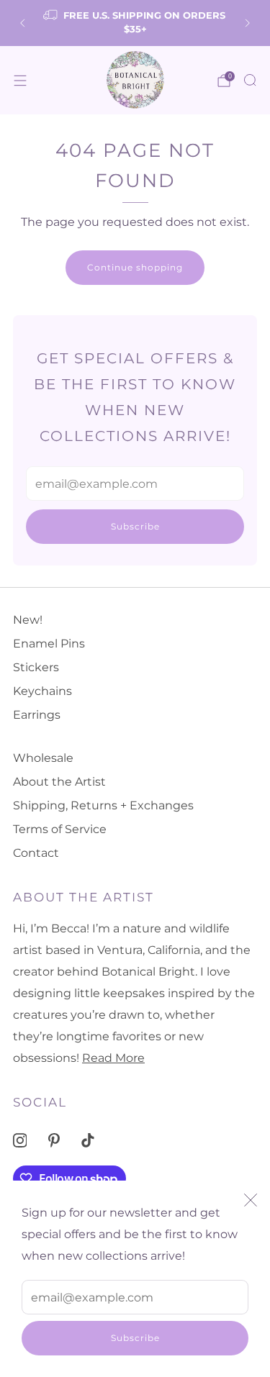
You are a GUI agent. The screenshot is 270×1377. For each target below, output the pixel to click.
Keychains (42, 691)
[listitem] (135, 23)
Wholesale (43, 758)
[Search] (250, 80)
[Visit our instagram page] (20, 1140)
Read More (113, 1058)
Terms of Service (60, 829)
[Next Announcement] (247, 23)
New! (27, 620)
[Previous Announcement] (22, 23)
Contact (36, 853)
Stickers (36, 667)
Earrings (36, 715)
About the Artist (59, 782)
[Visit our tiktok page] (88, 1140)
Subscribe (135, 1337)
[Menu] (20, 80)
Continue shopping (135, 267)
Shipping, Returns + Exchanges (103, 805)
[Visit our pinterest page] (54, 1140)
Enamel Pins (49, 643)
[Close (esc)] (250, 1200)
